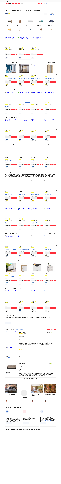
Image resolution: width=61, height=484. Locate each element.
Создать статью (24, 397)
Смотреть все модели (51, 62)
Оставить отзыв (52, 329)
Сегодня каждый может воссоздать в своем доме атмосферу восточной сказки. (36, 397)
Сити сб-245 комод (34, 276)
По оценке (16, 329)
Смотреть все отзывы (51, 14)
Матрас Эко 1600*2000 (48, 105)
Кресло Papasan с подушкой (9, 304)
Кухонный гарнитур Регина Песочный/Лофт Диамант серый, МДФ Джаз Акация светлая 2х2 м (24, 51)
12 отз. (9, 58)
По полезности (21, 329)
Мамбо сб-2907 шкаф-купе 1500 (24, 78)
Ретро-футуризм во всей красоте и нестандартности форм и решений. (11, 397)
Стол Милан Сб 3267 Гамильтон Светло (10, 222)
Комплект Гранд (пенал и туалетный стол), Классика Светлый (36, 222)
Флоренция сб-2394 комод (49, 276)
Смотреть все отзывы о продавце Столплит (30, 378)
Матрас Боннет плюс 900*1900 (36, 105)
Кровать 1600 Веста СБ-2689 (49, 133)
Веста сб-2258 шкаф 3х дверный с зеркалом (10, 79)
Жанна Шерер (36, 400)
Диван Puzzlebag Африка (22, 160)
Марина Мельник (49, 400)
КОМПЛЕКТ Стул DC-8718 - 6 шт (24, 249)
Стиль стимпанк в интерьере (10, 394)
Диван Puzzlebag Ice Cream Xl (9, 160)
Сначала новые (12, 329)
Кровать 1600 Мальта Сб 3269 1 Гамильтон (10, 133)
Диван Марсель (8, 357)
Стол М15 (46, 221)
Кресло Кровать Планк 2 (9, 194)
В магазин (13, 54)
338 (11, 0)
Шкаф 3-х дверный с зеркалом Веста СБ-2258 (49, 79)
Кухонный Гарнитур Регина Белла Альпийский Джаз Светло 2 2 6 (36, 51)
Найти (40, 3)
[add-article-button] (24, 393)
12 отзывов (9, 80)
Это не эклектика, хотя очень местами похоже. (49, 397)
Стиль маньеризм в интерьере (50, 394)
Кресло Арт (20, 304)
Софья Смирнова (10, 400)
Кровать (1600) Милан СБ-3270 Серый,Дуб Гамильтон (23, 134)
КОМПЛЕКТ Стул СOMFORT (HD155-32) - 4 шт (10, 250)
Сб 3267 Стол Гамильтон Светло (24, 221)
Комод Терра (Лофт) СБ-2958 (10, 276)
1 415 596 (5, 1)
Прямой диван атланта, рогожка (9, 373)
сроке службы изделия (48, 420)
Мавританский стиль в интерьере (35, 395)
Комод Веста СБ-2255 (22, 276)
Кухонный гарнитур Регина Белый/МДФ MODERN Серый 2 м (10, 51)
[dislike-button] (53, 332)
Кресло (46, 304)
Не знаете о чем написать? (24, 403)
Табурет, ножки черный (48, 249)
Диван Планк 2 (47, 160)
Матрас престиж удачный (22, 105)
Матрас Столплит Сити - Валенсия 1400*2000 (10, 106)
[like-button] (51, 332)
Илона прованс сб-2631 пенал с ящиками (36, 79)
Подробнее (8, 54)
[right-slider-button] (56, 74)
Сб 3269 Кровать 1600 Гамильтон (36, 133)
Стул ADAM (33, 249)
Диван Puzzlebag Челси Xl (35, 160)
